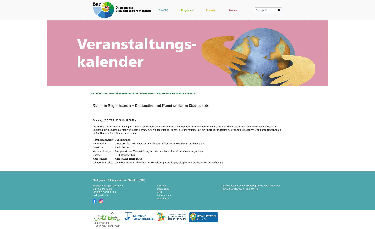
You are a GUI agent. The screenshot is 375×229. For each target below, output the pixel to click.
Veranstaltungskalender (120, 93)
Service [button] (232, 10)
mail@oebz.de (100, 195)
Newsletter (163, 198)
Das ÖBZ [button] (163, 10)
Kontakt (161, 185)
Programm (102, 93)
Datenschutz (164, 195)
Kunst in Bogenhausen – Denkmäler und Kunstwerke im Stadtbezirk (164, 93)
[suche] (279, 10)
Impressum (163, 188)
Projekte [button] (210, 10)
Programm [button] (187, 10)
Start (93, 93)
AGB (159, 191)
